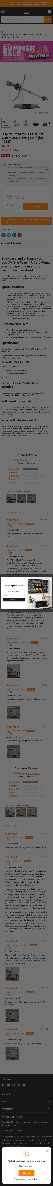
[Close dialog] (50, 578)
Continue (13, 599)
